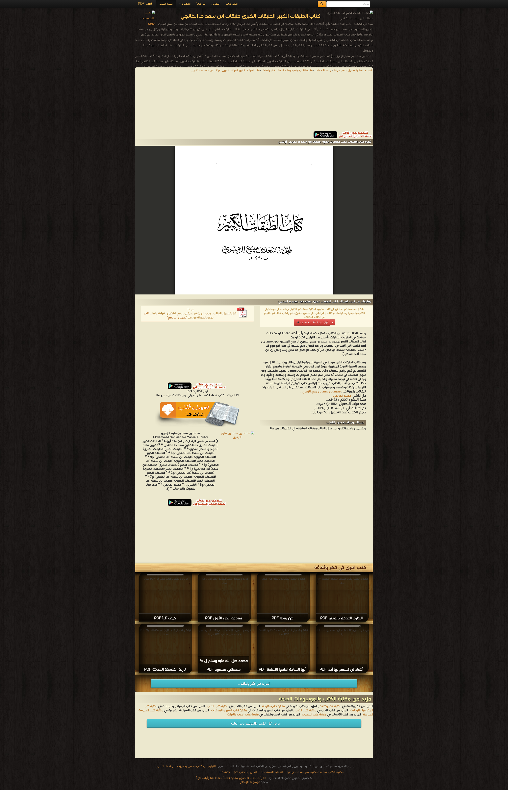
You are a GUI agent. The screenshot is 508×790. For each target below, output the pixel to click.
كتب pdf (239, 772)
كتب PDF (145, 4)
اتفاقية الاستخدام (271, 772)
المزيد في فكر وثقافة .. (254, 683)
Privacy (224, 772)
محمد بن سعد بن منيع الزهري (321, 391)
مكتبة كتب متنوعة (273, 706)
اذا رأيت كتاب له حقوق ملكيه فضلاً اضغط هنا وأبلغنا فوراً (231, 778)
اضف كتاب (232, 4)
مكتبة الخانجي (341, 396)
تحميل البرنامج (177, 317)
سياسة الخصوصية (298, 772)
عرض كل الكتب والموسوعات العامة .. (254, 723)
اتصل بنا (251, 772)
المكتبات (185, 4)
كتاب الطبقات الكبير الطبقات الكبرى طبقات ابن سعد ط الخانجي (225, 70)
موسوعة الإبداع (250, 782)
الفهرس (216, 4)
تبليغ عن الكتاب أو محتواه (313, 322)
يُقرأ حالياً (201, 4)
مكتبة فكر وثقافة (330, 706)
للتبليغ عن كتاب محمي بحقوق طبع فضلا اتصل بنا (185, 766)
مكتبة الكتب (166, 4)
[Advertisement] (254, 103)
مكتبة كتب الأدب (217, 706)
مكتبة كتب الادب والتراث (243, 714)
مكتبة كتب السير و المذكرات (229, 710)
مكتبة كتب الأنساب (314, 714)
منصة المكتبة (318, 772)
